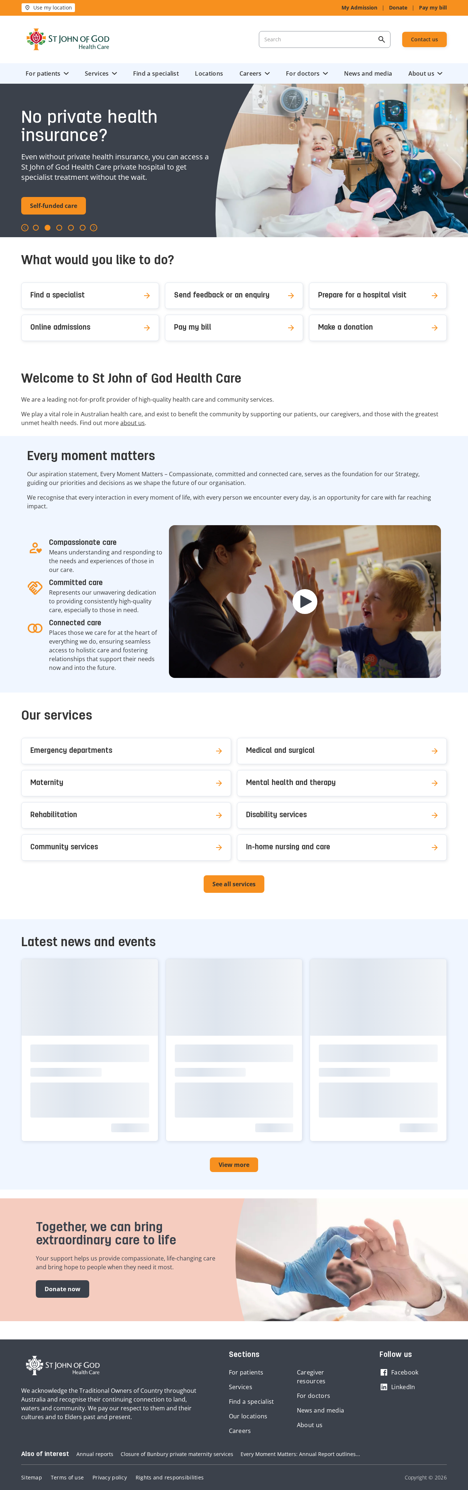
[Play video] (304, 601)
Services (97, 73)
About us (421, 73)
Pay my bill (433, 7)
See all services (234, 884)
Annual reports (94, 1454)
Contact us (424, 39)
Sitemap (31, 1477)
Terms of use (67, 1477)
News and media (368, 73)
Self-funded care (53, 206)
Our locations (248, 1416)
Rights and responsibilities (170, 1477)
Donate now (62, 1289)
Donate (398, 7)
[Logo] (68, 39)
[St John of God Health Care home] (63, 1365)
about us (132, 423)
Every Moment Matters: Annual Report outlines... (300, 1454)
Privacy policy (110, 1477)
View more (234, 1165)
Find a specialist (156, 73)
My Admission (359, 7)
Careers (250, 73)
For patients (43, 73)
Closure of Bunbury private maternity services (177, 1454)
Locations (209, 73)
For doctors (303, 73)
